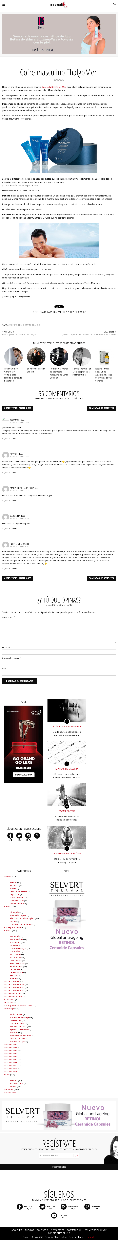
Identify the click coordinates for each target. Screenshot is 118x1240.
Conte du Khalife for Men (54, 86)
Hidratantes (15, 957)
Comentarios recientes (101, 408)
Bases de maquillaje (19, 1017)
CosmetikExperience (95, 1230)
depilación (14, 894)
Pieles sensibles (17, 963)
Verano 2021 (10, 1092)
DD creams (15, 954)
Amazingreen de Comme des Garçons (20, 334)
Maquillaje (9, 1008)
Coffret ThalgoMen (19, 325)
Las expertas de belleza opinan (18, 1005)
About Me (17, 1230)
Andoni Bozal (16, 1014)
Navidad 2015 (10, 1053)
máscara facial (17, 900)
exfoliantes (9, 999)
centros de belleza (18, 891)
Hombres (8, 1002)
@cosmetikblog (59, 1166)
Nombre (7, 647)
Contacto (42, 1230)
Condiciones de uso (59, 1233)
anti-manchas (16, 939)
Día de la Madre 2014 (14, 984)
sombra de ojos (17, 1041)
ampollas (14, 885)
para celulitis (16, 960)
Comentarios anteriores (17, 408)
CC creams (15, 945)
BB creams (15, 942)
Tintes (13, 921)
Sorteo (13, 1086)
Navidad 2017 (10, 1059)
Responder (11, 438)
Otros (7, 1074)
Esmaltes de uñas (18, 1026)
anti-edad (14, 936)
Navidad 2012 (10, 1044)
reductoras (15, 969)
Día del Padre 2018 (13, 996)
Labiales (14, 1032)
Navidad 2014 (10, 1050)
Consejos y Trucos (13, 927)
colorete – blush (17, 1023)
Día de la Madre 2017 (14, 990)
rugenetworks (89, 1237)
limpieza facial (16, 897)
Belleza (7, 876)
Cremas (8, 930)
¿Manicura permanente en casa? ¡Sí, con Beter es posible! (89, 334)
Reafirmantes (16, 966)
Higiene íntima (16, 1083)
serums (13, 975)
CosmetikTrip (74, 1230)
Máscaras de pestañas (20, 1035)
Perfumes (8, 1089)
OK (76, 1155)
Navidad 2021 (10, 1068)
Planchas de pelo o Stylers (22, 918)
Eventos (14, 1080)
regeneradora (16, 972)
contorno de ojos (18, 948)
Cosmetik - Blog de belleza (56, 1237)
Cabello (7, 906)
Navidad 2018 (10, 1062)
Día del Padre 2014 (13, 993)
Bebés (13, 888)
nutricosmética (17, 903)
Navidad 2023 (10, 1071)
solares (13, 978)
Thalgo (36, 325)
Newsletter (57, 1230)
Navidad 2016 (10, 1056)
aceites (13, 882)
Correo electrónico (11, 658)
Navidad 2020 (10, 1065)
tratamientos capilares (20, 924)
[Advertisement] (69, 1007)
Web (4, 668)
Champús (14, 912)
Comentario (8, 617)
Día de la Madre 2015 (14, 987)
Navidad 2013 (10, 1047)
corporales (15, 951)
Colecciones (15, 1020)
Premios (29, 1230)
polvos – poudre (17, 1038)
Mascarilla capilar (18, 915)
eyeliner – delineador (19, 1029)
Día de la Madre (11, 981)
